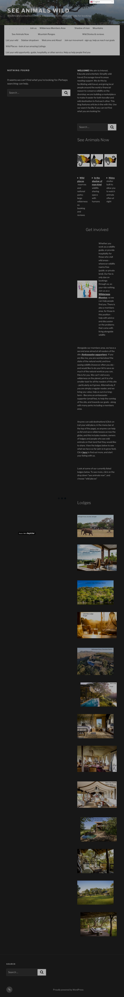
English (96, 2)
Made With (22, 533)
